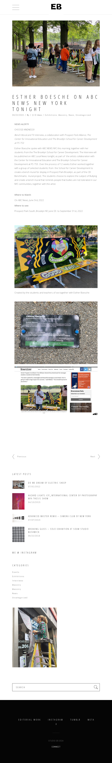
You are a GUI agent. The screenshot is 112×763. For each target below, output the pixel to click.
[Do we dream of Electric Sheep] (18, 485)
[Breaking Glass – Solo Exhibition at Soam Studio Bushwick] (18, 534)
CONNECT (56, 746)
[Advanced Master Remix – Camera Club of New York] (18, 518)
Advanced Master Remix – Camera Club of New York (59, 516)
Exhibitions (51, 115)
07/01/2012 (34, 486)
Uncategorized (83, 115)
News (71, 115)
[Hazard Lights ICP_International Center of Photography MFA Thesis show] (18, 501)
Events (15, 572)
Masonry (62, 115)
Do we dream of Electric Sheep (47, 482)
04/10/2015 (34, 502)
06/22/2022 (18, 115)
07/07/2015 (34, 520)
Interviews (17, 580)
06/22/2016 (34, 536)
